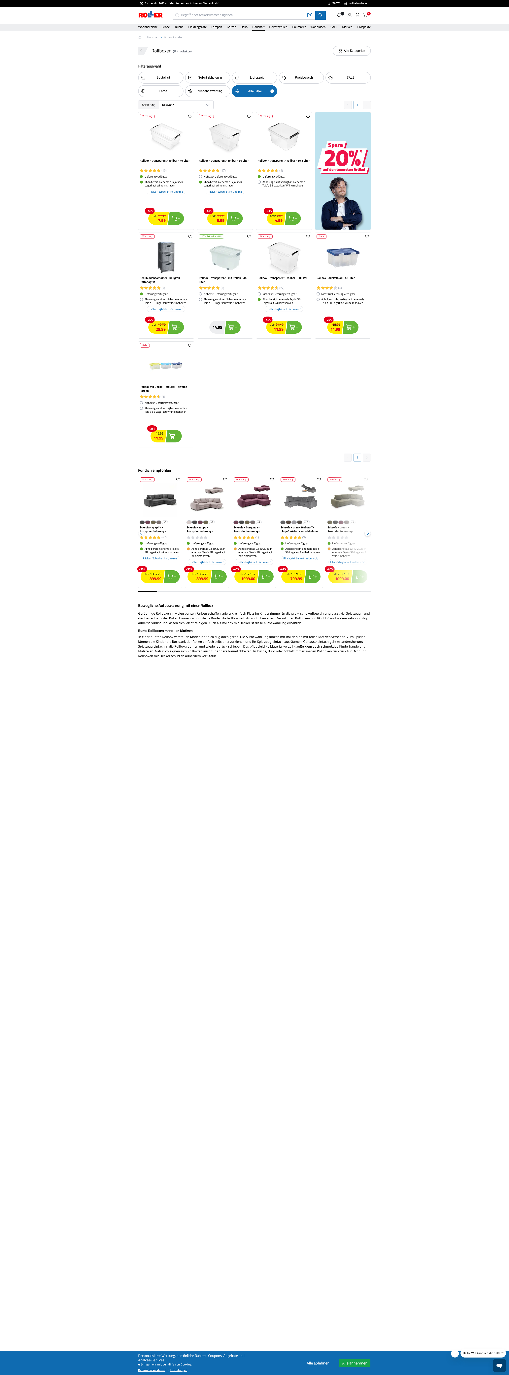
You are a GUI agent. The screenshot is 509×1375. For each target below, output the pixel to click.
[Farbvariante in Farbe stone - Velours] (299, 522)
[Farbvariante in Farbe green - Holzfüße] (153, 522)
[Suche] (320, 15)
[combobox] (176, 104)
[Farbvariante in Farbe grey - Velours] (294, 522)
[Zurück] (143, 51)
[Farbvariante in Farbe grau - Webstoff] (283, 522)
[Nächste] (367, 533)
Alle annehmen (354, 1363)
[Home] (150, 14)
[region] (254, 533)
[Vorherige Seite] (348, 105)
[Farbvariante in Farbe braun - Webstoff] (288, 522)
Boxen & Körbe (173, 37)
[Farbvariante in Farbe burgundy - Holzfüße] (147, 522)
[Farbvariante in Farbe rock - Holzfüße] (158, 522)
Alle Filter (255, 91)
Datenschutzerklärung (152, 1370)
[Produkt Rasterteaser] (343, 171)
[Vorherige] (141, 533)
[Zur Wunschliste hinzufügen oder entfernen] (190, 116)
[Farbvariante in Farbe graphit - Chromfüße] (142, 522)
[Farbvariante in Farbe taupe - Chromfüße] (189, 522)
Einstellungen (178, 1370)
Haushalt (152, 37)
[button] (339, 15)
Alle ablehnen (318, 1363)
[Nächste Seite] (367, 105)
